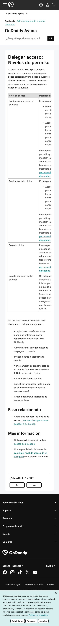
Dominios (10, 24)
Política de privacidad (34, 584)
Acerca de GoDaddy (12, 502)
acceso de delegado (24, 444)
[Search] (51, 38)
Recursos (7, 518)
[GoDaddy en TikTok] (20, 574)
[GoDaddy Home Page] (15, 552)
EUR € (49, 565)
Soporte (6, 510)
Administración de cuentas (31, 21)
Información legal (12, 584)
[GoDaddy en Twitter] (27, 574)
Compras (7, 542)
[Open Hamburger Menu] (3, 5)
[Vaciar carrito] (54, 5)
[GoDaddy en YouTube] (35, 574)
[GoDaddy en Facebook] (4, 574)
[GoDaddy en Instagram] (12, 574)
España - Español (11, 565)
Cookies (50, 584)
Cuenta (6, 534)
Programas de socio (12, 526)
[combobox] (26, 38)
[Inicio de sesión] (47, 5)
